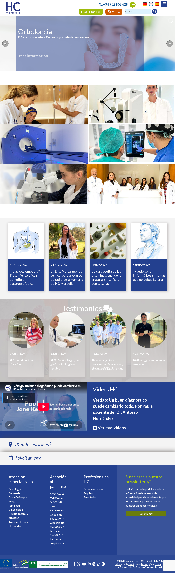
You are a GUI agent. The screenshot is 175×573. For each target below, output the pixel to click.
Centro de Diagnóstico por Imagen (18, 497)
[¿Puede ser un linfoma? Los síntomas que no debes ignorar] (149, 240)
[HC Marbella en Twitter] (79, 564)
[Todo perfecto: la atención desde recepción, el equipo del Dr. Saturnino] (108, 330)
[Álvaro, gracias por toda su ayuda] (149, 330)
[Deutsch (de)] (144, 3)
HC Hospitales (127, 560)
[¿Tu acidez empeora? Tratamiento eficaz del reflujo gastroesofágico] (26, 240)
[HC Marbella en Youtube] (84, 564)
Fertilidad (14, 505)
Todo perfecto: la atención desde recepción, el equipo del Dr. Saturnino (107, 364)
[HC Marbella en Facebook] (74, 564)
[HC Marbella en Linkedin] (89, 564)
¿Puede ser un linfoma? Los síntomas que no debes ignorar (149, 275)
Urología (131, 145)
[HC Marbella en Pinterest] (103, 564)
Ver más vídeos (112, 427)
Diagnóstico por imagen (44, 146)
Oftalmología (131, 106)
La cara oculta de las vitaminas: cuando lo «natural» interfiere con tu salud (106, 277)
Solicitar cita (92, 11)
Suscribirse (146, 513)
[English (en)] (150, 3)
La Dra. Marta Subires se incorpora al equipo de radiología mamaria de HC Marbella (67, 277)
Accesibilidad (162, 567)
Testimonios (83, 308)
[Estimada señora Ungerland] (26, 330)
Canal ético (142, 563)
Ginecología (131, 186)
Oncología (44, 107)
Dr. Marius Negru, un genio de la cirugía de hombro (65, 364)
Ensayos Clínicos (43, 186)
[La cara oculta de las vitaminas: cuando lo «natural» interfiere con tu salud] (108, 240)
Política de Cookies (143, 567)
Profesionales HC (96, 479)
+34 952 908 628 (115, 4)
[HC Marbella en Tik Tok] (98, 564)
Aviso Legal (155, 563)
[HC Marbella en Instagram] (94, 564)
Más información (33, 56)
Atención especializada (21, 479)
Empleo (88, 493)
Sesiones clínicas (93, 489)
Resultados (90, 497)
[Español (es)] (156, 3)
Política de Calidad (124, 563)
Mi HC (115, 11)
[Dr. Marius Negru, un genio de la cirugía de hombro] (67, 330)
